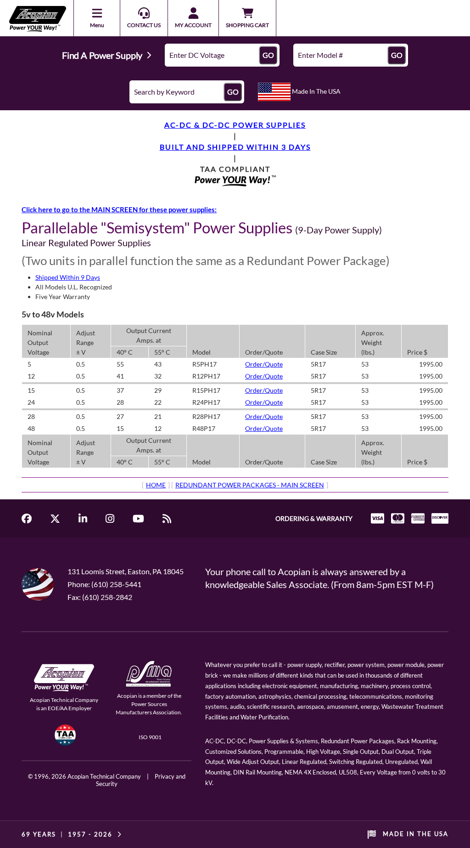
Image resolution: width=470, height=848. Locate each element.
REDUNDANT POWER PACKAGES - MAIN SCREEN (249, 485)
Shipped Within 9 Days (67, 277)
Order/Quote (264, 364)
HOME (156, 485)
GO (268, 55)
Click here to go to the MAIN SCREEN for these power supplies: (119, 209)
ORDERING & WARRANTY (313, 518)
